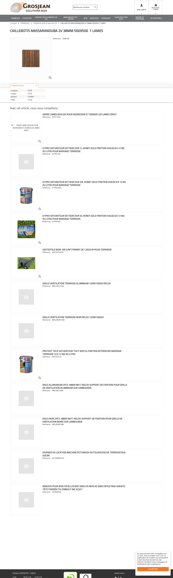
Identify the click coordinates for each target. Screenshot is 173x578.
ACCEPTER (153, 569)
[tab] (24, 85)
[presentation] (24, 85)
